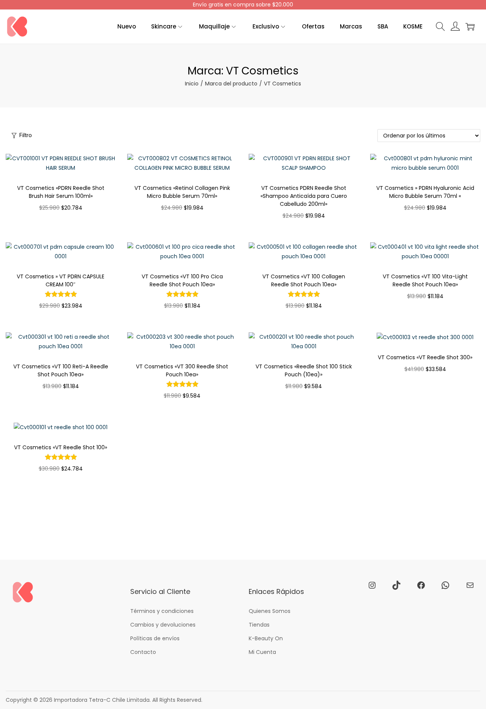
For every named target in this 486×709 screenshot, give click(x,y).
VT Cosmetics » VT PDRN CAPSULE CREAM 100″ (60, 280)
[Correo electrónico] (470, 585)
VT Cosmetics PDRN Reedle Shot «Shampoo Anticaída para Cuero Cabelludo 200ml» (303, 196)
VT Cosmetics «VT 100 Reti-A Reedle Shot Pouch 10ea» (60, 370)
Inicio (192, 83)
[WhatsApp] (445, 585)
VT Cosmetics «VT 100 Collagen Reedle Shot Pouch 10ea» (303, 280)
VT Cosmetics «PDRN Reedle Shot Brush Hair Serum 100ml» (60, 192)
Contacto (143, 652)
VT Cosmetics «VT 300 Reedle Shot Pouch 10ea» (182, 370)
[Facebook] (421, 585)
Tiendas (259, 624)
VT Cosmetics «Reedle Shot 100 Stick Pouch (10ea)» (304, 370)
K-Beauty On (266, 638)
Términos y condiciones (162, 611)
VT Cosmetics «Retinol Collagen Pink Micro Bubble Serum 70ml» (182, 192)
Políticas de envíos (155, 638)
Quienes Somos (269, 611)
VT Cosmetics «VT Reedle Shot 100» (60, 447)
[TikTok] (396, 585)
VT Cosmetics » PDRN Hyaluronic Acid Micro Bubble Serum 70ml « (425, 192)
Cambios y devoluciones (163, 624)
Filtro (25, 135)
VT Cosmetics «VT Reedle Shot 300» (425, 357)
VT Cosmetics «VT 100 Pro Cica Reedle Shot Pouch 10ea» (182, 280)
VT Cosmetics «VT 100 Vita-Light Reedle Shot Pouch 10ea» (425, 280)
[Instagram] (372, 585)
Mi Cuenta (262, 652)
